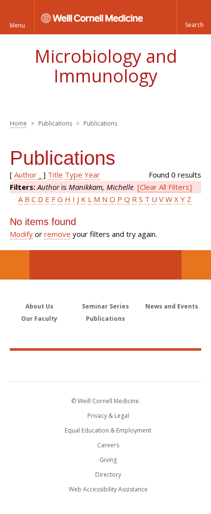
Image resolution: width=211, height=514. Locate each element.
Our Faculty (39, 318)
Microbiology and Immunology (105, 66)
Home (18, 123)
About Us (39, 306)
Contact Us (196, 265)
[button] (194, 17)
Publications (105, 318)
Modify (21, 234)
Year (92, 175)
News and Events (171, 306)
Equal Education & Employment (108, 430)
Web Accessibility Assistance (108, 489)
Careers (108, 445)
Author (25, 175)
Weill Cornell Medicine (105, 365)
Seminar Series (105, 306)
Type (73, 175)
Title (55, 175)
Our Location (14, 265)
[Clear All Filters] (164, 187)
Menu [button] (17, 25)
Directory (108, 474)
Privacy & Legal (108, 415)
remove (57, 234)
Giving (108, 460)
